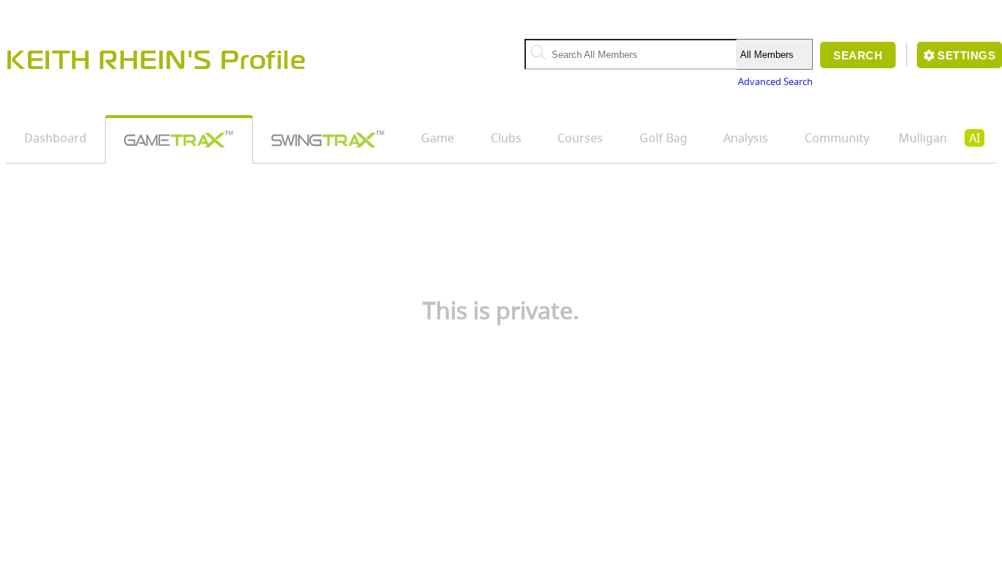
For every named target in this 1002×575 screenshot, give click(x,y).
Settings (966, 55)
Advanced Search (775, 81)
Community (837, 138)
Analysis (745, 138)
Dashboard (55, 138)
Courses (580, 138)
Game (437, 138)
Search (857, 55)
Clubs (506, 138)
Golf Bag (663, 138)
